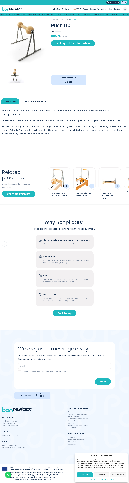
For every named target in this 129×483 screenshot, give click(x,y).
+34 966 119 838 (12, 435)
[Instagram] (36, 395)
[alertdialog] (64, 14)
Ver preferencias (118, 475)
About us (71, 412)
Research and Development (78, 425)
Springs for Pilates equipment (78, 414)
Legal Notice (110, 479)
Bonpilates (55, 20)
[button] (66, 82)
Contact (71, 423)
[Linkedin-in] (42, 395)
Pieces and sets (73, 416)
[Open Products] (70, 9)
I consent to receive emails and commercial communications (44, 372)
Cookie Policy (93, 479)
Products (65, 20)
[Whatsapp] (8, 475)
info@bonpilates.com (9, 445)
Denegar (101, 475)
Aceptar (85, 475)
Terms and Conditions (76, 440)
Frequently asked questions (77, 421)
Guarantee (72, 428)
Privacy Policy (102, 479)
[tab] (10, 101)
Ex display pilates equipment (78, 419)
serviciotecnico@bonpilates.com (13, 447)
